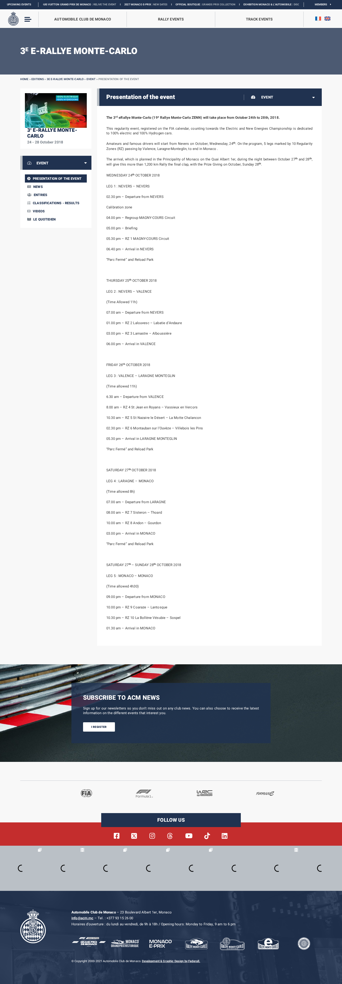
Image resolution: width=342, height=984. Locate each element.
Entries (40, 195)
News (38, 186)
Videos (39, 211)
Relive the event (71, 5)
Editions (37, 79)
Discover (267, 5)
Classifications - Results (56, 203)
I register (99, 727)
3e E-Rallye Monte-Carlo (65, 79)
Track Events (259, 19)
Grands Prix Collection (186, 5)
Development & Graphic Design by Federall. (171, 961)
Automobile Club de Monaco (82, 19)
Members (322, 5)
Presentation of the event (57, 178)
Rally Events (171, 19)
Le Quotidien (44, 219)
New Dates (128, 5)
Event (91, 79)
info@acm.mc (82, 918)
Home (24, 79)
